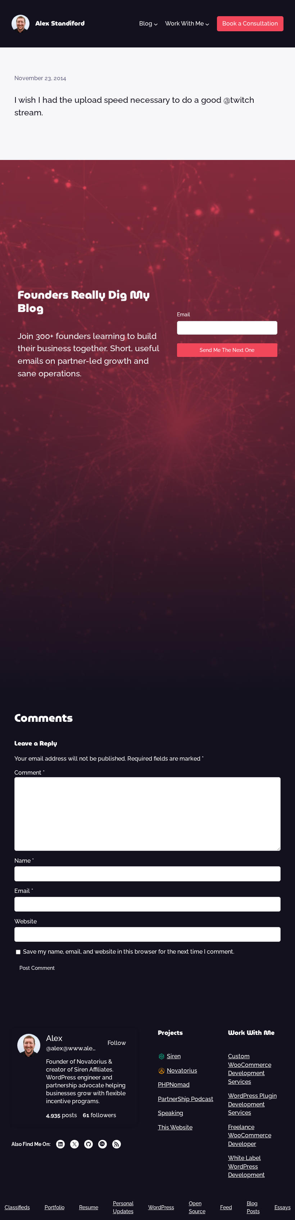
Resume (88, 1207)
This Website (175, 1127)
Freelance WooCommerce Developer (249, 1135)
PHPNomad (174, 1084)
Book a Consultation (250, 23)
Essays (282, 1207)
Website (25, 921)
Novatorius (182, 1070)
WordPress (161, 1207)
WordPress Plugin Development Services (252, 1104)
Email (183, 314)
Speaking (170, 1113)
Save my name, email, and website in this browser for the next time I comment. (128, 951)
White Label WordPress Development (246, 1166)
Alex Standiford (60, 23)
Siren (174, 1056)
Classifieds (17, 1207)
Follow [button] (117, 1043)
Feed (226, 1207)
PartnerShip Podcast (185, 1099)
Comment (29, 772)
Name (24, 860)
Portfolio (54, 1207)
